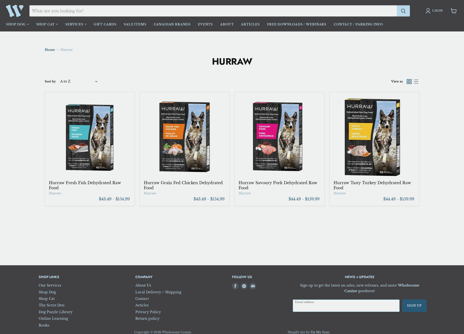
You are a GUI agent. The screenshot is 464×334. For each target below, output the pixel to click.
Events (205, 24)
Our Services (50, 285)
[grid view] (409, 81)
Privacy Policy (148, 312)
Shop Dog (16, 24)
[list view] (416, 81)
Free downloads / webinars (296, 24)
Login (437, 10)
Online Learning (53, 318)
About (227, 24)
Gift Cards (105, 24)
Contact (142, 298)
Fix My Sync (320, 332)
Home (50, 50)
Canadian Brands (172, 24)
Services (74, 24)
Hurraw (55, 193)
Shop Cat (46, 24)
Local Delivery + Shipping (158, 292)
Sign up (414, 305)
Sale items (135, 24)
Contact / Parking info (358, 24)
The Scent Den (52, 305)
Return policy (147, 318)
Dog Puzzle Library (55, 312)
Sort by (50, 81)
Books (44, 325)
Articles (250, 24)
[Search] (403, 10)
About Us (143, 285)
